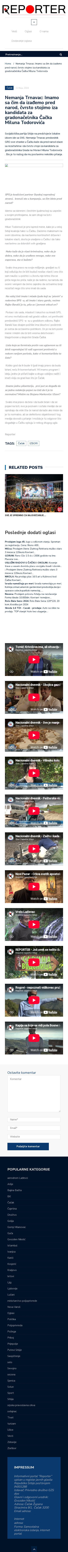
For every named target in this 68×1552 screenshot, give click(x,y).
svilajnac (12, 1411)
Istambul (12, 1245)
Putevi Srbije (14, 1350)
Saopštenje (13, 1356)
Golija (10, 1221)
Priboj (10, 1337)
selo (9, 1362)
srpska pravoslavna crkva (21, 1405)
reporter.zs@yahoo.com (30, 1515)
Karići (10, 1257)
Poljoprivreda (14, 1325)
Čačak (10, 1202)
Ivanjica (11, 1251)
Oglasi (28, 31)
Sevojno (12, 1368)
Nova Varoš (13, 1307)
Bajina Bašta (14, 1190)
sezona (11, 1374)
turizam (11, 1423)
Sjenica (11, 1380)
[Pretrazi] (60, 54)
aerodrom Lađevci (17, 1178)
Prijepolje (12, 1343)
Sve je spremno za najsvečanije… (25, 515)
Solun (10, 1386)
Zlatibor (11, 1448)
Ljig (9, 1282)
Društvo (12, 1214)
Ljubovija (12, 1288)
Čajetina (12, 1208)
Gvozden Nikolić (16, 1239)
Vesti (14, 31)
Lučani (11, 1294)
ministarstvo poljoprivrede (22, 1300)
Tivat (10, 1417)
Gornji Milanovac (16, 1227)
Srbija (10, 1399)
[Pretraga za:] (15, 54)
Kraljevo (12, 1270)
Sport (10, 1393)
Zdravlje (12, 1442)
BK (9, 1196)
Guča (10, 1233)
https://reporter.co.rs (36, 1523)
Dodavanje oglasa (22, 40)
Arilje (10, 1184)
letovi (10, 1276)
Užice (10, 1429)
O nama (44, 31)
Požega (11, 1331)
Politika (11, 1319)
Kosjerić (11, 1264)
